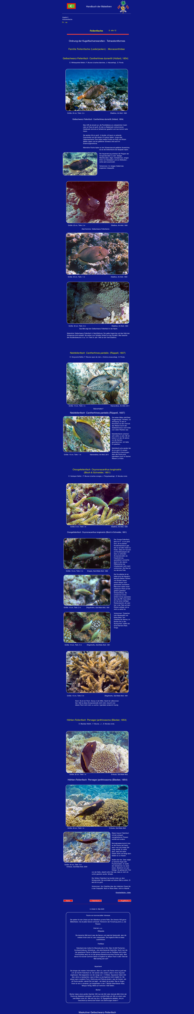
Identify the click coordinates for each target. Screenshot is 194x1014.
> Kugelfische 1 (124, 901)
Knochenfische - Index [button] (123, 892)
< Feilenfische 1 (95, 901)
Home (68, 901)
